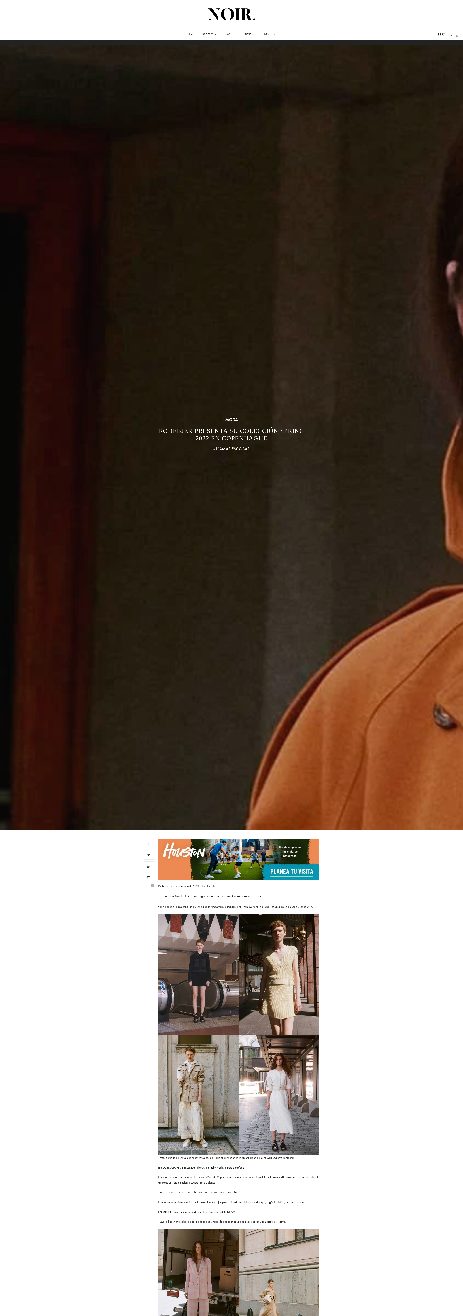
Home (190, 34)
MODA (231, 419)
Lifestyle (247, 34)
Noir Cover (208, 34)
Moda (228, 34)
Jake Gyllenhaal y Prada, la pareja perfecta (220, 1167)
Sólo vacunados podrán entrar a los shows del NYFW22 (204, 1212)
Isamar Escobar (233, 449)
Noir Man (267, 34)
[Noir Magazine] (231, 14)
